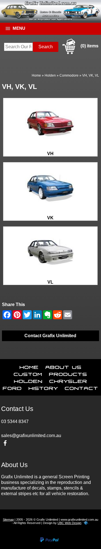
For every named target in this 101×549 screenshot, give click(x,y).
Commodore (69, 75)
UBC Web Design (69, 523)
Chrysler (68, 380)
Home (36, 75)
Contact (81, 387)
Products (68, 373)
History (43, 387)
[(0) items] (79, 53)
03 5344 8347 (15, 421)
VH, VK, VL (90, 75)
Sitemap (8, 519)
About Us (63, 366)
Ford (12, 387)
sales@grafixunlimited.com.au (31, 435)
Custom (28, 373)
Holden (50, 75)
